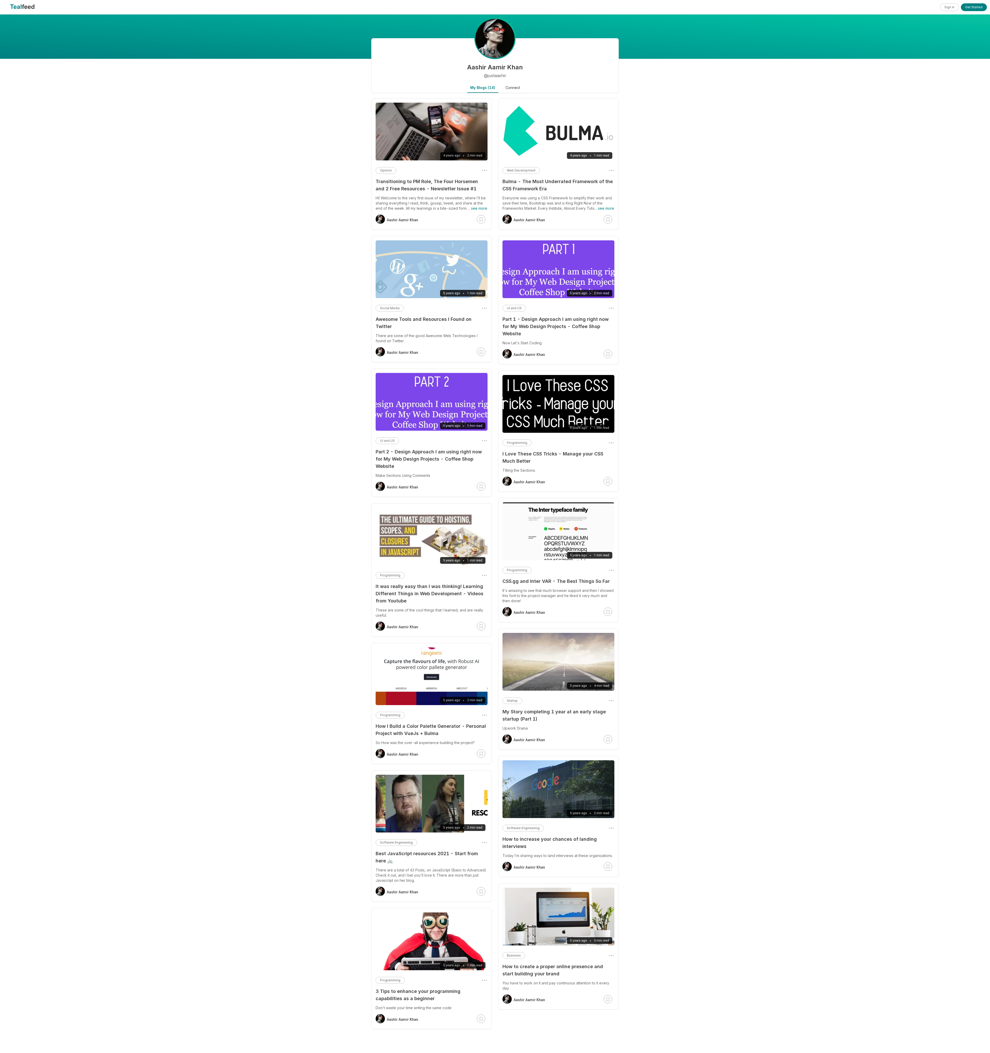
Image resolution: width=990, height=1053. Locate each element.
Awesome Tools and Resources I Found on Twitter (424, 322)
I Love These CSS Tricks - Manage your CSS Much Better (552, 457)
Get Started (974, 7)
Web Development (521, 170)
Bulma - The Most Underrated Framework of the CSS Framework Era (557, 185)
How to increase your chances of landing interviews (549, 842)
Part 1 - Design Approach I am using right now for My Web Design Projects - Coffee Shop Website (555, 326)
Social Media (390, 308)
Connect (513, 87)
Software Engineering (523, 828)
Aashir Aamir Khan (529, 220)
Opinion (386, 170)
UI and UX (514, 308)
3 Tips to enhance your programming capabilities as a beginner (418, 995)
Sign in (949, 7)
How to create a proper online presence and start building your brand (552, 970)
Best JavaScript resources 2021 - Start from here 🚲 (427, 857)
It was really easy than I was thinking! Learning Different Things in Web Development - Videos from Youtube (429, 593)
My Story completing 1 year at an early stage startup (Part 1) (554, 715)
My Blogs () (482, 87)
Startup (512, 701)
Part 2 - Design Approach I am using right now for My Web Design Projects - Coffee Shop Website (429, 459)
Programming (517, 443)
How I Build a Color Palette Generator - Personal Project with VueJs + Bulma (431, 729)
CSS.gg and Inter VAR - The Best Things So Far (556, 581)
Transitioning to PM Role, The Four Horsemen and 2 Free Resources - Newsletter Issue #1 (427, 185)
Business (514, 955)
